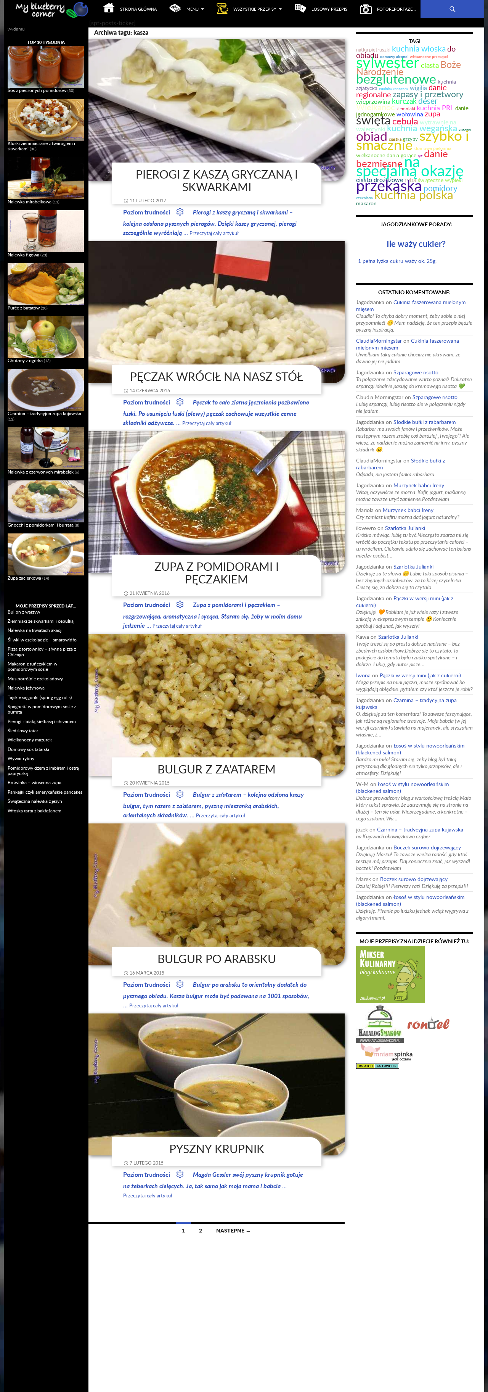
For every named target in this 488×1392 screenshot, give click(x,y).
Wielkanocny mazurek (30, 739)
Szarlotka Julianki (405, 528)
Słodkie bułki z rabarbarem (424, 421)
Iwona (363, 675)
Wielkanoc (375, 107)
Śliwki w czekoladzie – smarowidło (42, 639)
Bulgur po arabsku (216, 959)
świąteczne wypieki (440, 180)
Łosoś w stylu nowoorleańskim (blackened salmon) (410, 749)
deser (428, 100)
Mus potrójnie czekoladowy (35, 678)
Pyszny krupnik (216, 1149)
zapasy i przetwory (428, 94)
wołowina (409, 114)
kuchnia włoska (419, 48)
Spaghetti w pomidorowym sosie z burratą (42, 709)
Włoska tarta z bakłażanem (34, 810)
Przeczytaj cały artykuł (214, 233)
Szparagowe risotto (415, 372)
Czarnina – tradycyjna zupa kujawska (406, 703)
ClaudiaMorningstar (379, 340)
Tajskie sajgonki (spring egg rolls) (40, 697)
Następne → (233, 1230)
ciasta (430, 65)
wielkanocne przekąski (429, 56)
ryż (420, 155)
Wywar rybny (21, 758)
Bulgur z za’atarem (216, 769)
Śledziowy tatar (23, 730)
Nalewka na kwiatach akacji (35, 630)
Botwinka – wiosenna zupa (34, 782)
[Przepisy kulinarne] (390, 974)
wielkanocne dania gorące (386, 155)
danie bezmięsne (402, 158)
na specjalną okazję (410, 166)
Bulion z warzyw (24, 612)
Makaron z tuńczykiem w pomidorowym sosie (32, 666)
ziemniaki (405, 108)
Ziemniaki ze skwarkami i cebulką (41, 621)
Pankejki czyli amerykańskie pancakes (45, 792)
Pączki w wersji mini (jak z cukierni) (404, 601)
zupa (432, 113)
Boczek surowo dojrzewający (427, 847)
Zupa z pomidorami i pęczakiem (216, 573)
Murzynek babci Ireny (418, 485)
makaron (366, 203)
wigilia (418, 88)
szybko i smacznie (412, 140)
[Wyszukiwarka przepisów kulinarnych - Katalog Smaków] (380, 1022)
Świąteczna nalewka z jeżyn (35, 801)
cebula (405, 120)
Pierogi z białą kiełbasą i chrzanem (42, 721)
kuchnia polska (413, 194)
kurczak (404, 101)
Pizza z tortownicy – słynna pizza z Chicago (42, 651)
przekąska (389, 185)
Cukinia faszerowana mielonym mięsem (411, 305)
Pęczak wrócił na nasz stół (216, 376)
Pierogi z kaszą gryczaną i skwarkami (217, 180)
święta (373, 119)
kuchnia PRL (435, 107)
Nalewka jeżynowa (26, 688)
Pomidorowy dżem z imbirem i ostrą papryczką (43, 771)
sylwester (387, 62)
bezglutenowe (396, 78)
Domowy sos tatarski (28, 749)
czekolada (364, 197)
